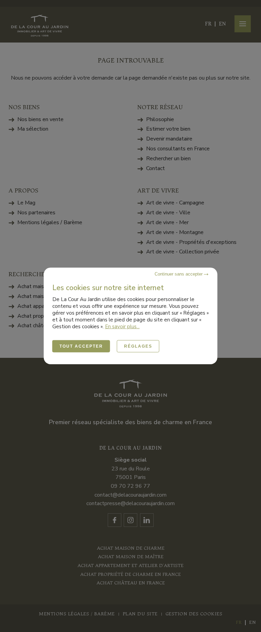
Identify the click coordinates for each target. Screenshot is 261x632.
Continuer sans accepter (179, 274)
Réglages (138, 346)
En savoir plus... (122, 326)
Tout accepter (81, 346)
